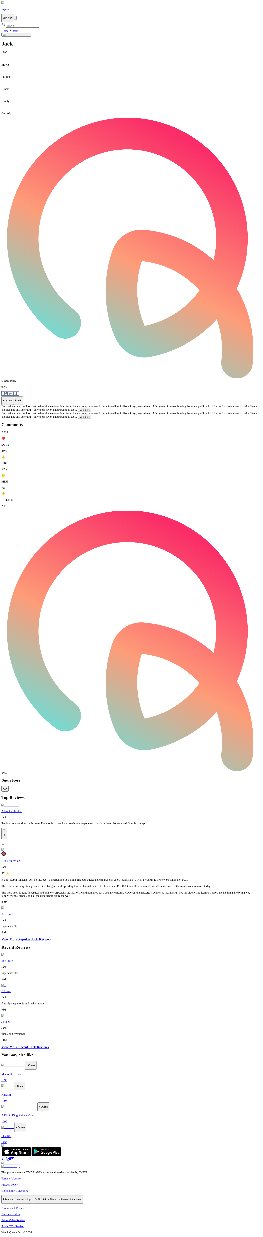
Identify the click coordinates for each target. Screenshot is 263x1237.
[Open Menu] (15, 18)
